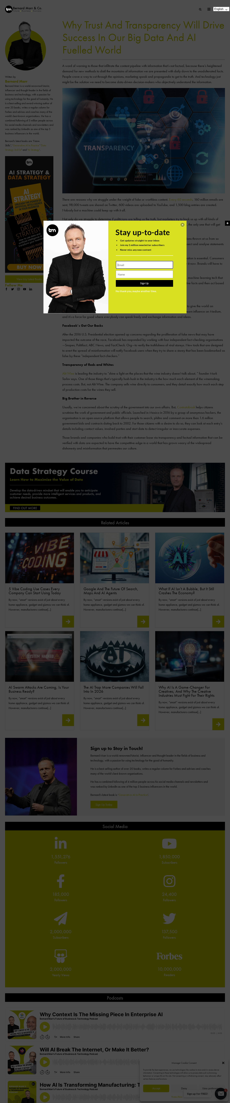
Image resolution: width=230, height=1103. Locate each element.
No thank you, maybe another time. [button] (136, 291)
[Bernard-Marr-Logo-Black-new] (23, 7)
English (218, 9)
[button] (182, 225)
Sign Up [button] (144, 283)
